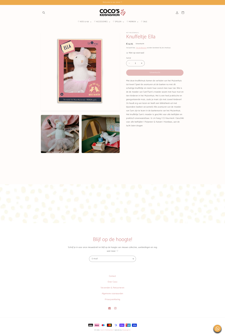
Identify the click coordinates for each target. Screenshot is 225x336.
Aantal (128, 58)
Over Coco (112, 282)
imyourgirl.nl (126, 330)
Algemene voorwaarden (112, 293)
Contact (112, 276)
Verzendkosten (141, 48)
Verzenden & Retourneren (112, 287)
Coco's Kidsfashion (106, 330)
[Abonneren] (133, 259)
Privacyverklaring (112, 299)
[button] (44, 13)
